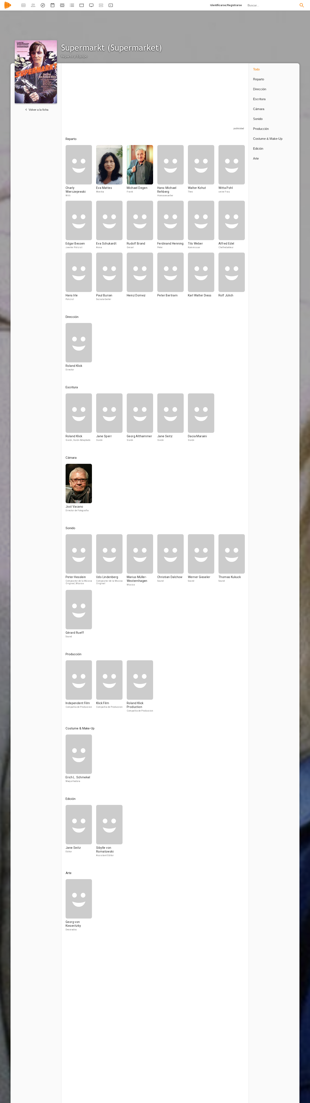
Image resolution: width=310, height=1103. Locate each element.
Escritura (259, 99)
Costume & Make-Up (267, 138)
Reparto (258, 79)
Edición (258, 148)
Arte (256, 158)
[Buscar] (302, 5)
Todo (256, 69)
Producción (261, 128)
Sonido (258, 119)
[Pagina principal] (7, 7)
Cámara (258, 109)
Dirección (259, 89)
